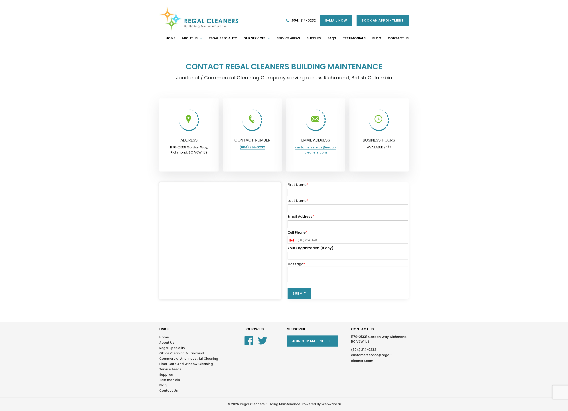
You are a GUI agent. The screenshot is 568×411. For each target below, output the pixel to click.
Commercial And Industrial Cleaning (188, 358)
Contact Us (168, 390)
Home (164, 337)
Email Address (301, 216)
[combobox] (293, 240)
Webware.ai (331, 404)
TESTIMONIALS (354, 38)
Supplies (166, 374)
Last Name (298, 200)
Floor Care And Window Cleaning (186, 364)
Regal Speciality (223, 38)
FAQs (331, 38)
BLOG (376, 38)
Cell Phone (297, 232)
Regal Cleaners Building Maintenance (270, 404)
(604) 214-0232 (303, 20)
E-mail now (336, 20)
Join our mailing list (312, 341)
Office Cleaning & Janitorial (181, 353)
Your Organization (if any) (310, 248)
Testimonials (169, 380)
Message (296, 264)
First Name (298, 184)
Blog (163, 385)
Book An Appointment (383, 20)
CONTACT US (398, 38)
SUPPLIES (314, 38)
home (170, 38)
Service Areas (288, 38)
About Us (190, 38)
